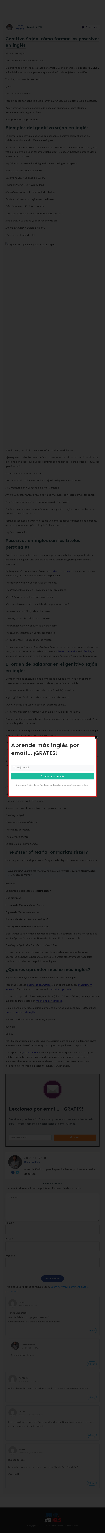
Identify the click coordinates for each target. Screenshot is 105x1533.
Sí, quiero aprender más (52, 776)
